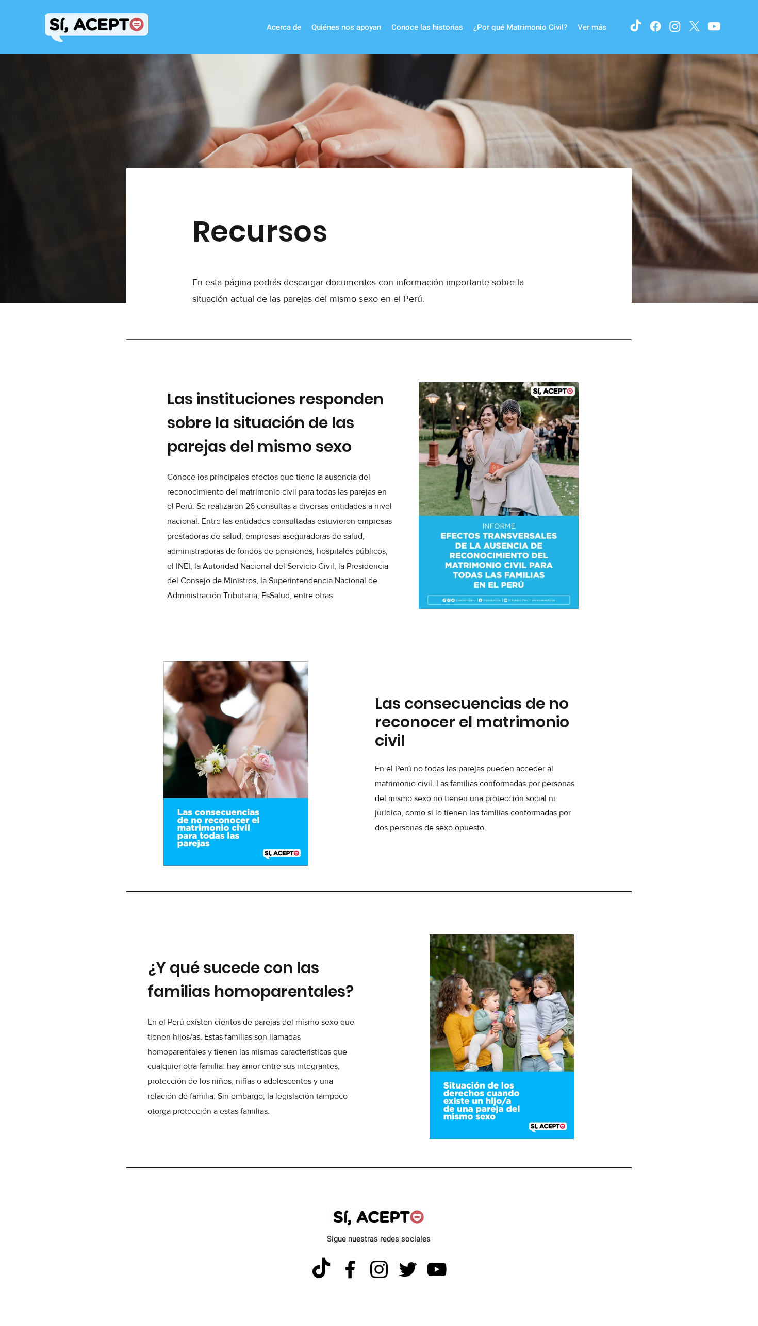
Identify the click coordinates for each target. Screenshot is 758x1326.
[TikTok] (636, 26)
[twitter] (694, 26)
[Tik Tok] (321, 1269)
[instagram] (675, 26)
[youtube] (714, 26)
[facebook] (655, 26)
